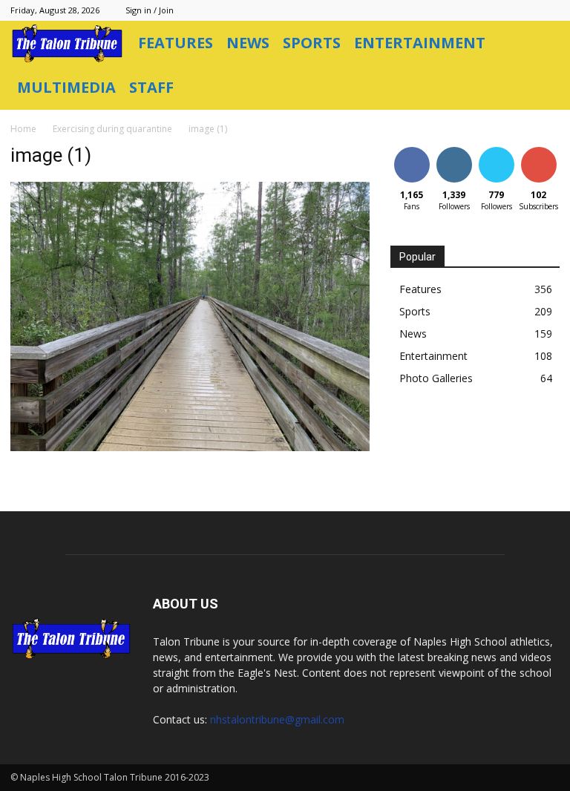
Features (175, 43)
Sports (312, 43)
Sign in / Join (149, 10)
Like (411, 149)
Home (23, 128)
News (247, 43)
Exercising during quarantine (112, 128)
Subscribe (540, 149)
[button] (542, 43)
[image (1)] (190, 447)
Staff (151, 87)
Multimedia (66, 87)
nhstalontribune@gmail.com (277, 719)
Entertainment (419, 43)
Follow (453, 149)
